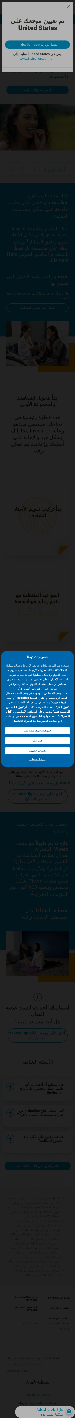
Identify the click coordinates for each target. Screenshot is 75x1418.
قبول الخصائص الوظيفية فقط (37, 730)
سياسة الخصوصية (47, 720)
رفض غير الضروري (37, 750)
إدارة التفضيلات (37, 759)
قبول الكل (37, 740)
